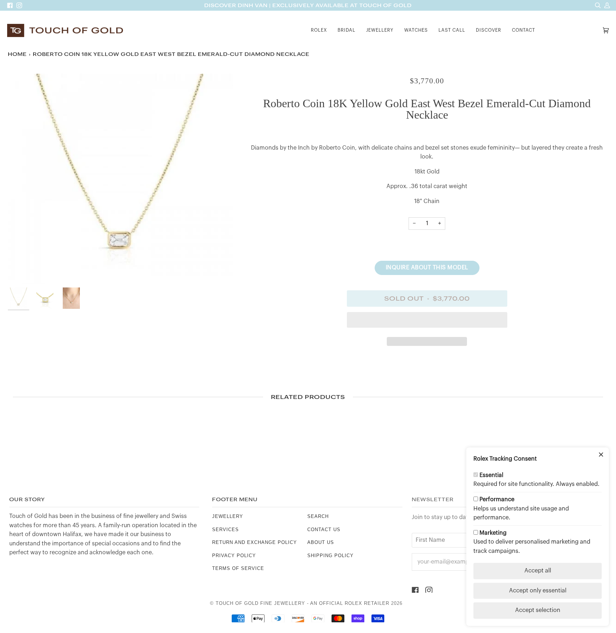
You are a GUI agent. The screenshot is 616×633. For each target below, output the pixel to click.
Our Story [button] (27, 499)
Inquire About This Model (427, 267)
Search (318, 516)
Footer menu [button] (235, 499)
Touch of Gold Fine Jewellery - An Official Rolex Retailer (302, 603)
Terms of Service (238, 568)
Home (17, 54)
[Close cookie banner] (601, 455)
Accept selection (537, 610)
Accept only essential (537, 590)
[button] (319, 30)
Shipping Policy (330, 555)
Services (225, 529)
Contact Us (323, 529)
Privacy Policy (234, 555)
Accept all (537, 571)
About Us (320, 542)
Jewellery (227, 516)
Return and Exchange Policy (254, 542)
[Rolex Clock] (570, 30)
